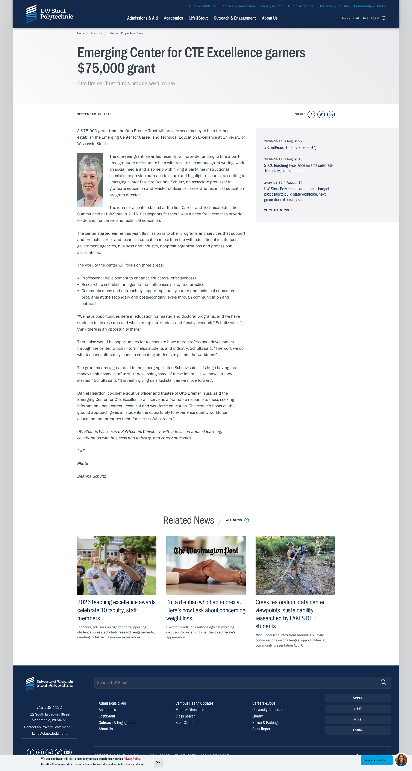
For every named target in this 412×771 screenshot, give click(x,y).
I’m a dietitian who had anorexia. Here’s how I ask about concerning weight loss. (205, 610)
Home (81, 33)
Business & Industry (334, 6)
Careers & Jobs (264, 703)
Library (257, 716)
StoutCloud (184, 722)
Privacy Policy (132, 759)
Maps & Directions (190, 709)
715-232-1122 (49, 707)
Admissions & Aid (142, 18)
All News (234, 520)
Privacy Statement (56, 727)
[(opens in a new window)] (311, 114)
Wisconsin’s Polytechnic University (130, 431)
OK (158, 762)
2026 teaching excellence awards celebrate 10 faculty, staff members (116, 610)
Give (365, 18)
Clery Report (261, 728)
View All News (276, 210)
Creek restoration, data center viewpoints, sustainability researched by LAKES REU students (290, 614)
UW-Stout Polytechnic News (126, 33)
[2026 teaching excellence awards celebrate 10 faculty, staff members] (116, 565)
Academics (173, 18)
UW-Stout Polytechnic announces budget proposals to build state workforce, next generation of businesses (296, 194)
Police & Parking (265, 722)
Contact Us (33, 727)
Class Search (185, 716)
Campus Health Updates (195, 703)
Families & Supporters (238, 6)
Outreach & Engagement (235, 18)
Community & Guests (370, 6)
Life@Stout (198, 18)
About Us (270, 18)
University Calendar (267, 709)
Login (375, 18)
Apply (346, 18)
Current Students (202, 6)
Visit (356, 18)
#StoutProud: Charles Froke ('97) (290, 147)
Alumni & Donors (301, 6)
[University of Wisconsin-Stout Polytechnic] (49, 687)
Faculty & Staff (271, 6)
